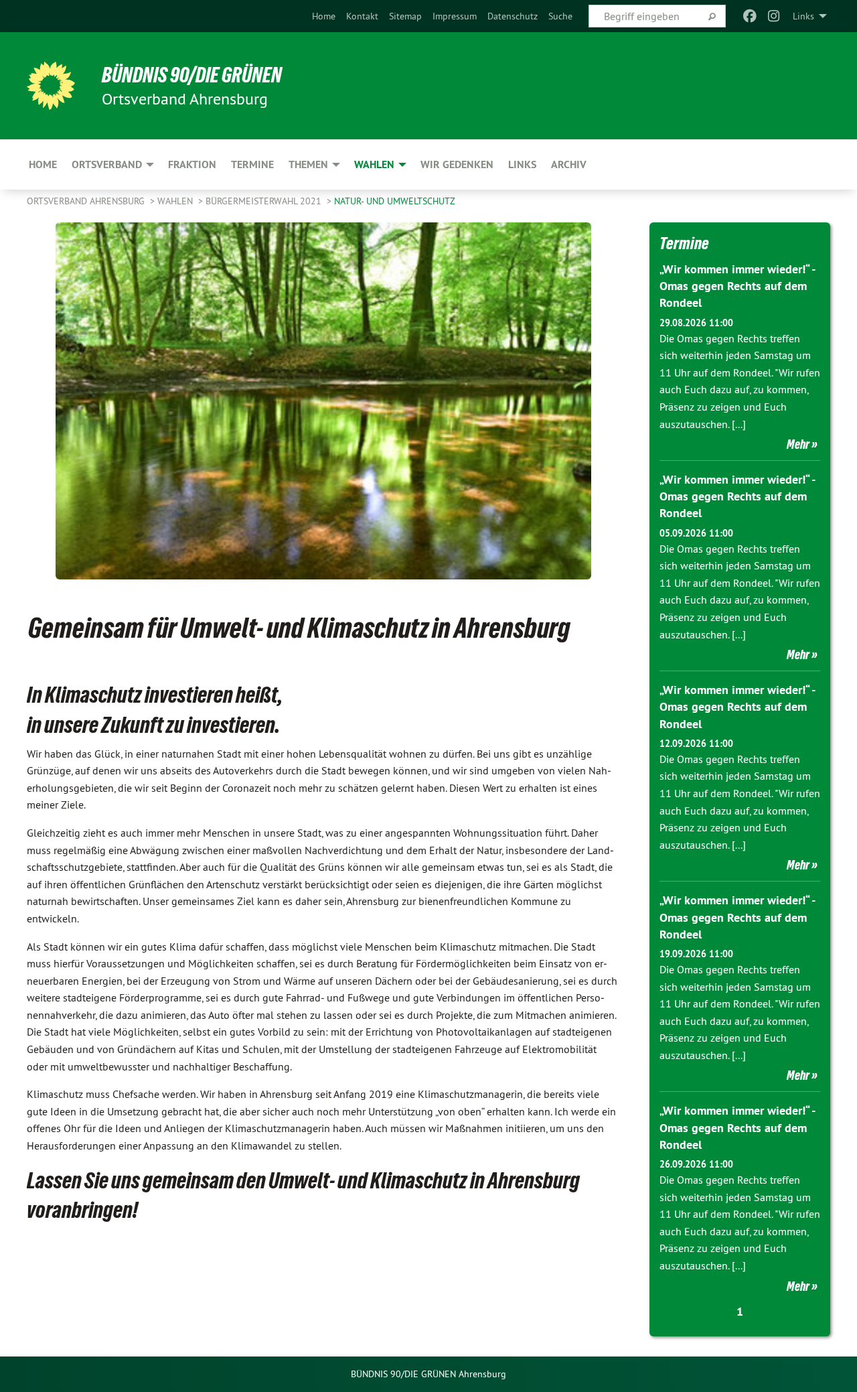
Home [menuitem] (43, 164)
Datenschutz (512, 16)
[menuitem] (323, 16)
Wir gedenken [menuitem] (456, 164)
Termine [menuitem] (252, 164)
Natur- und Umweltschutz (394, 201)
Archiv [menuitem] (569, 164)
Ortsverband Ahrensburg (87, 201)
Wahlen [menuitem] (374, 164)
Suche (560, 16)
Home (323, 16)
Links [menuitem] (803, 16)
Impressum (455, 16)
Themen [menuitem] (308, 164)
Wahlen (176, 201)
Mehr (798, 444)
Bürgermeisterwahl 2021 (265, 201)
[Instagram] (774, 16)
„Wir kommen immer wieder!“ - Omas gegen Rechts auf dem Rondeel (737, 285)
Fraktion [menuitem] (192, 164)
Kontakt (362, 16)
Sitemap (405, 16)
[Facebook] (749, 16)
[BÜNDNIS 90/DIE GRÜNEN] (51, 86)
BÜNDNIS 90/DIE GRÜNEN (192, 75)
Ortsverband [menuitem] (107, 164)
